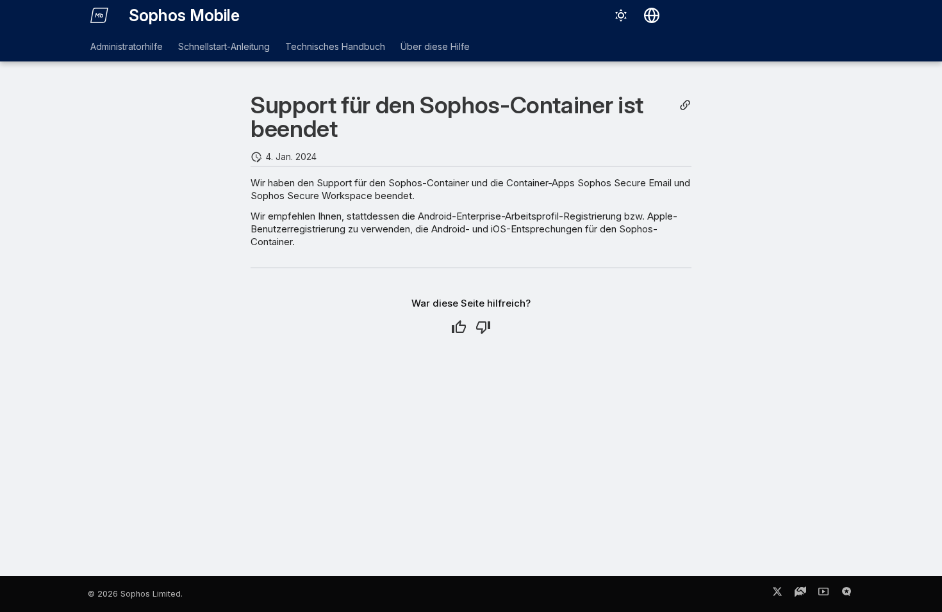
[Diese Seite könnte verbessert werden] (483, 327)
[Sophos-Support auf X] (777, 594)
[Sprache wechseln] (652, 15)
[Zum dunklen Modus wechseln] (621, 15)
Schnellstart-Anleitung (224, 46)
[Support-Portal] (800, 594)
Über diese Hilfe (435, 46)
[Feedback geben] (846, 594)
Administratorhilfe (126, 46)
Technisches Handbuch (335, 46)
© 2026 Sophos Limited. (135, 594)
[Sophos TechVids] (823, 594)
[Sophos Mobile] (99, 15)
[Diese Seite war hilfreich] (459, 327)
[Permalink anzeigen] (685, 105)
